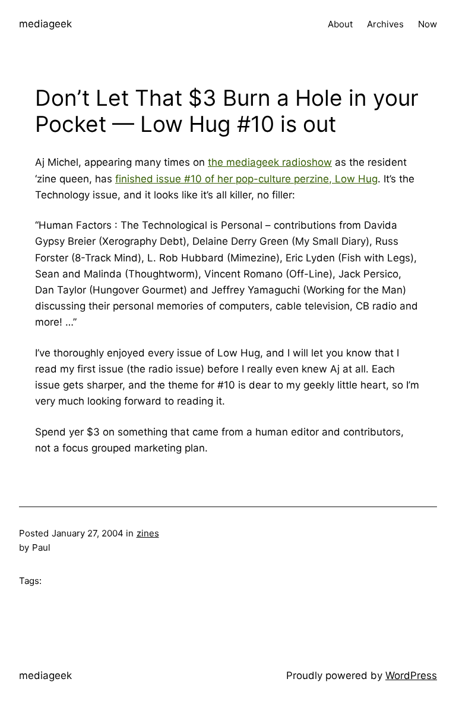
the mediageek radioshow (270, 162)
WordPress (411, 675)
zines (148, 533)
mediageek (45, 24)
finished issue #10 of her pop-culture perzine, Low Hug (246, 179)
